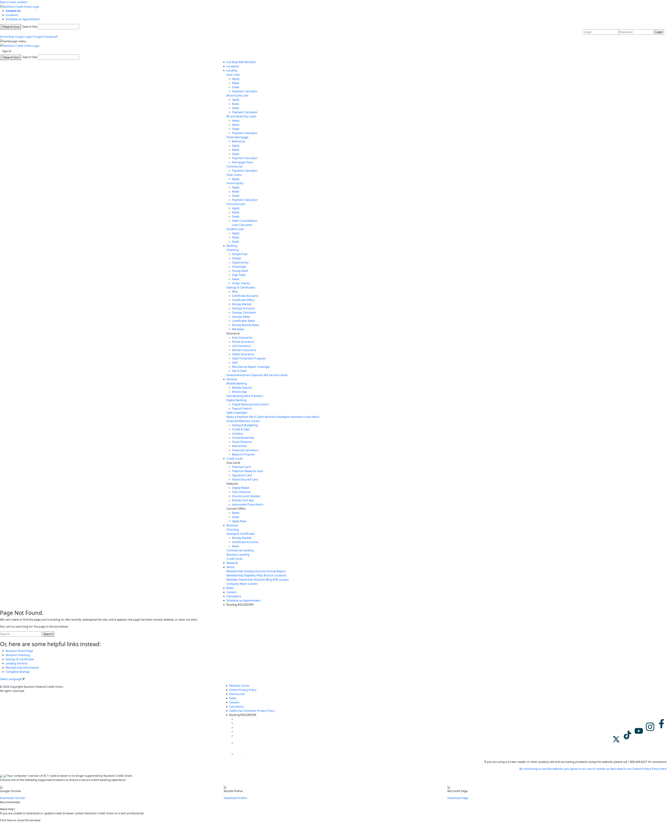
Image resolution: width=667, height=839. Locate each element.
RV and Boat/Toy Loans (242, 116)
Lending (232, 70)
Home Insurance (243, 342)
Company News (237, 584)
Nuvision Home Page (19, 651)
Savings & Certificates (241, 287)
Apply (235, 79)
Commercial (234, 166)
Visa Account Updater (246, 496)
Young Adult (240, 271)
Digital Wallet (240, 488)
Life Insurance (241, 346)
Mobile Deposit (242, 388)
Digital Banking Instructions (250, 404)
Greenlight (240, 413)
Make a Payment (237, 417)
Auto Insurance (242, 337)
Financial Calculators (245, 450)
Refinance (238, 141)
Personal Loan (236, 204)
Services (232, 379)
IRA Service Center (276, 375)
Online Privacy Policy (242, 690)
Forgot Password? (46, 37)
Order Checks (241, 283)
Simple (236, 258)
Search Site (29, 27)
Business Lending (238, 554)
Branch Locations (275, 575)
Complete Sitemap (18, 672)
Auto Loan (233, 75)
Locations (12, 15)
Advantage (239, 266)
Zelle (230, 413)
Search (48, 634)
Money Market (241, 304)
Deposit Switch (242, 408)
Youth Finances (242, 442)
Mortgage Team (242, 162)
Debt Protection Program (249, 358)
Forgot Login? (24, 37)
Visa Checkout (241, 492)
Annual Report (276, 571)
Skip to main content (13, 2)
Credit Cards (235, 458)
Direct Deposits (253, 375)
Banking (232, 246)
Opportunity (240, 262)
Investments (235, 375)
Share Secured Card (245, 479)
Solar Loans (234, 175)
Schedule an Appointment (23, 19)
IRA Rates (238, 329)
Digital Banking (236, 400)
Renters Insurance (244, 350)
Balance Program (243, 454)
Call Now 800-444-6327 (241, 62)
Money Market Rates (245, 325)
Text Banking (235, 396)
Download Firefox (235, 798)
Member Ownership (240, 579)
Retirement (239, 446)
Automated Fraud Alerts (248, 504)
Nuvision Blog (263, 579)
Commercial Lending (240, 550)
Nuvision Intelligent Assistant (284, 417)
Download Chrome (12, 798)
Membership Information (22, 667)
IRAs (235, 292)
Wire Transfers (253, 396)
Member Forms (239, 686)
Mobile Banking (237, 383)
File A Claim (239, 371)
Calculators (234, 596)
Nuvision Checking (18, 655)
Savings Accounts (243, 308)
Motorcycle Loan (237, 95)
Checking (233, 250)
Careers (253, 584)
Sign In (6, 51)
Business (232, 525)
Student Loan (235, 229)
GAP (235, 362)
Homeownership (243, 438)
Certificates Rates (243, 321)
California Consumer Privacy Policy (252, 711)
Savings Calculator (244, 312)
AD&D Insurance (243, 354)
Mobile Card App (243, 500)
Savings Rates (241, 317)
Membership (235, 571)
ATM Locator (281, 579)
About (230, 567)
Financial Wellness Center (243, 421)
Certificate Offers (243, 300)
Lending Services (17, 663)
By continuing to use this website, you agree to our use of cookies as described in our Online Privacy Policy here (592, 769)
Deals (235, 87)
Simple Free (239, 254)
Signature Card (242, 475)
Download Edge (457, 798)
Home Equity (235, 183)
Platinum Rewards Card (247, 471)
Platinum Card (241, 467)
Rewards (232, 563)
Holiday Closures (255, 571)
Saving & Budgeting (245, 425)
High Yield (238, 275)
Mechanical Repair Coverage (250, 367)
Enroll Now (7, 37)
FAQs (259, 575)
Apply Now (239, 521)
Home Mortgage (237, 137)
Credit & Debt (241, 429)
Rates (235, 83)
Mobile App (239, 392)
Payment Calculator (245, 91)
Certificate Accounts (245, 296)
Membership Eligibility (241, 575)
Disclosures (237, 694)
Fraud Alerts (311, 417)
